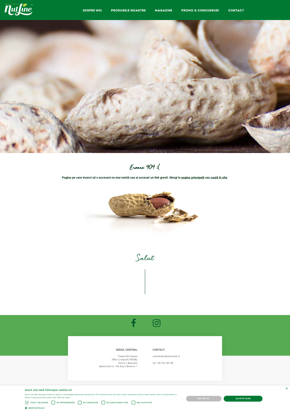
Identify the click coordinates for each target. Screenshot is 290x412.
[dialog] (145, 398)
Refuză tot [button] (203, 398)
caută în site (219, 177)
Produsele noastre (128, 10)
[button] (102, 408)
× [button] (286, 388)
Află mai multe (63, 397)
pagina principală (192, 177)
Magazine (163, 10)
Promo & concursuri (200, 10)
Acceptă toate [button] (243, 398)
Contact (236, 10)
